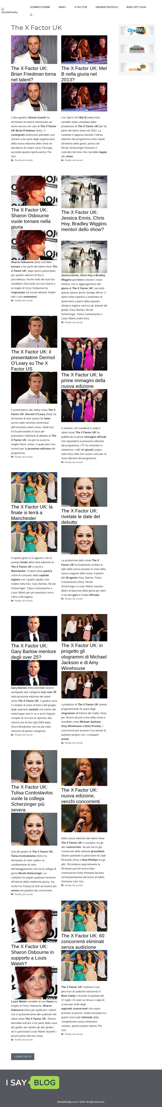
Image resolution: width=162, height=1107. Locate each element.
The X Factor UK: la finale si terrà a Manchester (32, 512)
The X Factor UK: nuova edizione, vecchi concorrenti (80, 795)
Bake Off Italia (136, 7)
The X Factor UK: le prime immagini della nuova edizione (83, 380)
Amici (62, 7)
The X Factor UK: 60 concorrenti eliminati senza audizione (82, 941)
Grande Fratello (107, 7)
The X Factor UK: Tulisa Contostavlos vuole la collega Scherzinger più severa (32, 798)
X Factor (80, 7)
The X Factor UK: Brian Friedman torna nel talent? (33, 74)
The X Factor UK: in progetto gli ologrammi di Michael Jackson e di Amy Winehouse (84, 657)
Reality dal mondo (24, 160)
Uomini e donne (40, 7)
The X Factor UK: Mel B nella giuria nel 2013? (84, 74)
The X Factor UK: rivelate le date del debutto (80, 516)
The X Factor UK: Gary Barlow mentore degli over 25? (33, 651)
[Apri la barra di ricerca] (31, 15)
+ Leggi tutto (22, 1056)
